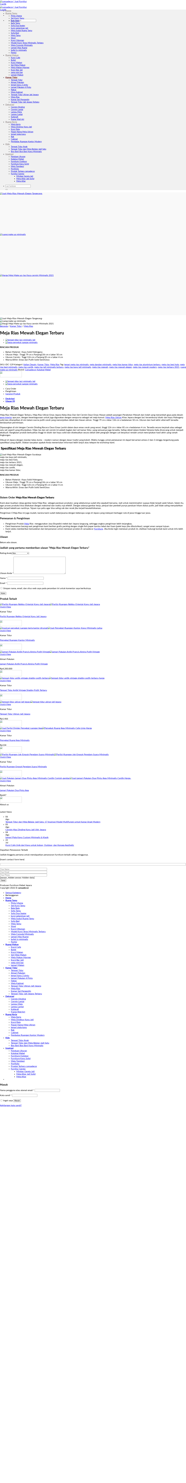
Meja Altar (21, 181)
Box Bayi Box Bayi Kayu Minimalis (26, 152)
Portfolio (15, 169)
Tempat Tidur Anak (19, 147)
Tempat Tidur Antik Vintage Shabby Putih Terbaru (23, 690)
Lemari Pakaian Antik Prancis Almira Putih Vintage (24, 664)
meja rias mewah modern (145, 367)
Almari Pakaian (17, 82)
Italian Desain (29, 364)
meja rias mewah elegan (120, 367)
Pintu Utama (16, 16)
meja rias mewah (100, 367)
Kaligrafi (14, 117)
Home (8, 11)
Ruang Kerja (11, 122)
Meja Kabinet (17, 92)
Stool (13, 38)
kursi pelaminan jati (19, 28)
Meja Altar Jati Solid (25, 179)
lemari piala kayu (18, 134)
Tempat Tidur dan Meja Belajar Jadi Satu (28, 149)
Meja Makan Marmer (20, 68)
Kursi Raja (15, 129)
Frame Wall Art (17, 119)
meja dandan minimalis (100, 364)
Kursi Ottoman (17, 40)
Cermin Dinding (18, 107)
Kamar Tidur (11, 77)
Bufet (13, 60)
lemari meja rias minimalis (76, 364)
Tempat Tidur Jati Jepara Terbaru (25, 102)
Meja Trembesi (17, 166)
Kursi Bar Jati (17, 70)
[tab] (95, 398)
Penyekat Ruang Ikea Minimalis (15, 740)
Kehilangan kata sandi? (11, 1105)
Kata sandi (6, 1095)
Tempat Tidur (16, 80)
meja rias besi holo (170, 364)
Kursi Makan (16, 63)
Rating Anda (6, 553)
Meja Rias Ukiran (113, 417)
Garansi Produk (12, 394)
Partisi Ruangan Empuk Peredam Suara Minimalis (23, 767)
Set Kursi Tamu (17, 18)
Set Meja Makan (18, 65)
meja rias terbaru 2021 (168, 367)
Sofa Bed (15, 33)
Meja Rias (15, 97)
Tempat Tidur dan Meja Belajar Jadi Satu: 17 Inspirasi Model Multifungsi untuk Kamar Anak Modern (52, 822)
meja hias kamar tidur (122, 364)
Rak (12, 137)
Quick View (5, 607)
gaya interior (6, 417)
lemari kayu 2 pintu (19, 85)
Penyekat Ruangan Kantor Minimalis (17, 640)
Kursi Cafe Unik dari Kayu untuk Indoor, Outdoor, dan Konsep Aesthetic (39, 845)
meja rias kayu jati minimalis (78, 367)
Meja (26, 524)
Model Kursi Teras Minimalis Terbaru (27, 43)
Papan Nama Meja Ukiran (22, 132)
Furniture (98, 529)
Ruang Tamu (11, 13)
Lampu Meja (16, 112)
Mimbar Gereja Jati (24, 176)
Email (3, 583)
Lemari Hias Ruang (19, 48)
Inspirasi (9, 154)
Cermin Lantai (17, 110)
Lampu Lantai (17, 114)
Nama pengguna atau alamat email (17, 1090)
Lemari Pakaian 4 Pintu (21, 87)
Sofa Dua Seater (18, 26)
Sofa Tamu (15, 23)
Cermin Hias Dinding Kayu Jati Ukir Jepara (25, 830)
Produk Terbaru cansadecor (23, 171)
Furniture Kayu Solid (20, 164)
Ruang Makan (12, 55)
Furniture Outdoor (19, 162)
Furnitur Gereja (17, 174)
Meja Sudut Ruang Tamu (21, 31)
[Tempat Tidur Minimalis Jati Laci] (20, 340)
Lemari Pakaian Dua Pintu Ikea (14, 790)
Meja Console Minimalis (22, 45)
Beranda (4, 326)
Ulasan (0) (10, 401)
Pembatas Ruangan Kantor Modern (26, 142)
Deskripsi (10, 399)
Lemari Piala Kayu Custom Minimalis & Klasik (26, 837)
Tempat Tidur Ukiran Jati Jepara (25, 95)
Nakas (13, 90)
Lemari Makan (17, 75)
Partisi (13, 53)
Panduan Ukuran (18, 157)
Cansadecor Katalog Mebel (38, 370)
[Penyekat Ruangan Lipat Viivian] (21, 343)
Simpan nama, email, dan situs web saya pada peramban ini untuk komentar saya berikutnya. (47, 588)
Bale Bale (15, 21)
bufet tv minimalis (19, 50)
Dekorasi (9, 105)
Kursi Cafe (15, 58)
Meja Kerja (15, 124)
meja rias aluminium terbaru (147, 364)
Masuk (17, 1101)
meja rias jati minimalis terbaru (48, 367)
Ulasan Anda (6, 573)
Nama (3, 578)
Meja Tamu (16, 36)
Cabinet (14, 139)
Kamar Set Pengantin (20, 100)
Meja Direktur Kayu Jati (21, 127)
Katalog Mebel (17, 159)
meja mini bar (17, 72)
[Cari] (6, 189)
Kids (7, 144)
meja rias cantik (25, 367)
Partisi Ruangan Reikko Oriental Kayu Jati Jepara (23, 616)
